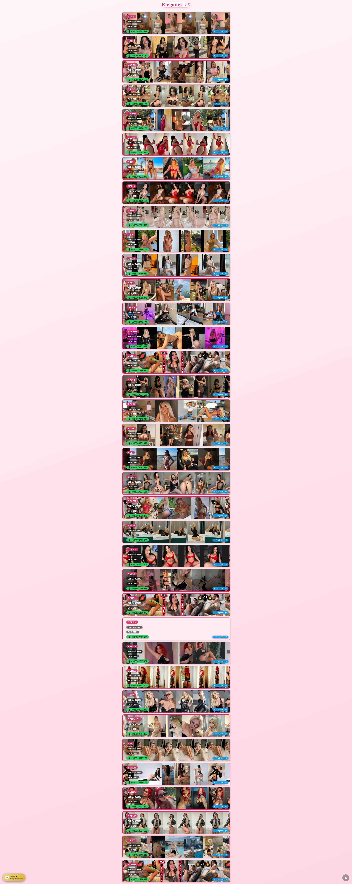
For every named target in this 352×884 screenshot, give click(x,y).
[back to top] (345, 877)
